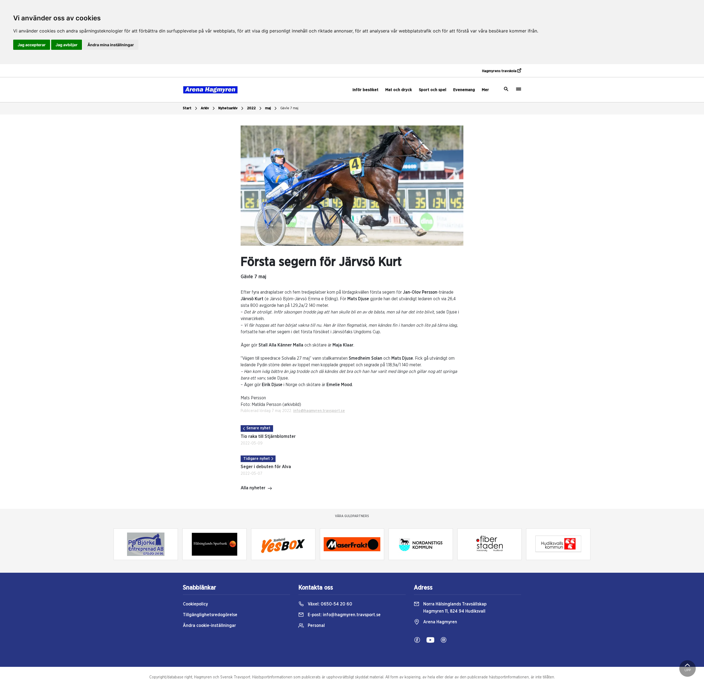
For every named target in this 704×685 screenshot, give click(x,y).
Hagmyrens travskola (499, 71)
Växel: (329, 604)
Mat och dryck (398, 90)
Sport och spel (432, 90)
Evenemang (464, 90)
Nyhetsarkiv (228, 108)
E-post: (344, 615)
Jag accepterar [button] (32, 44)
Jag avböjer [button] (67, 44)
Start (187, 108)
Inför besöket (365, 90)
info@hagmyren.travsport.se (319, 411)
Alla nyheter (253, 488)
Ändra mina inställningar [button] (110, 44)
